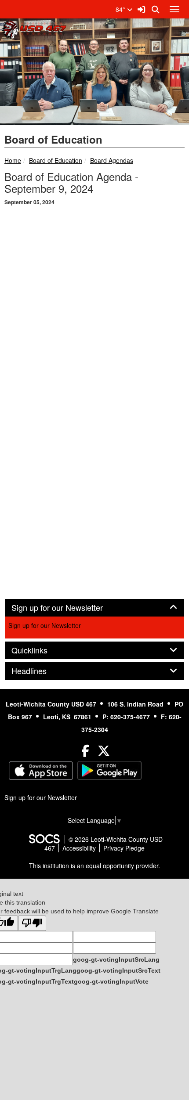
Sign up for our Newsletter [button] (66, 607)
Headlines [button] (38, 671)
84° (121, 9)
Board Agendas (111, 160)
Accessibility (79, 848)
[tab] (94, 608)
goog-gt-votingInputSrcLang (116, 959)
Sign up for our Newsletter (44, 625)
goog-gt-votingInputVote (111, 981)
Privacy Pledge (124, 848)
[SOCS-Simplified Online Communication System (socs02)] (44, 839)
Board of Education (55, 160)
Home (12, 160)
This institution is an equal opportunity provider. (94, 865)
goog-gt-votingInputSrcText (118, 970)
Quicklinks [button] (39, 650)
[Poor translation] (32, 923)
